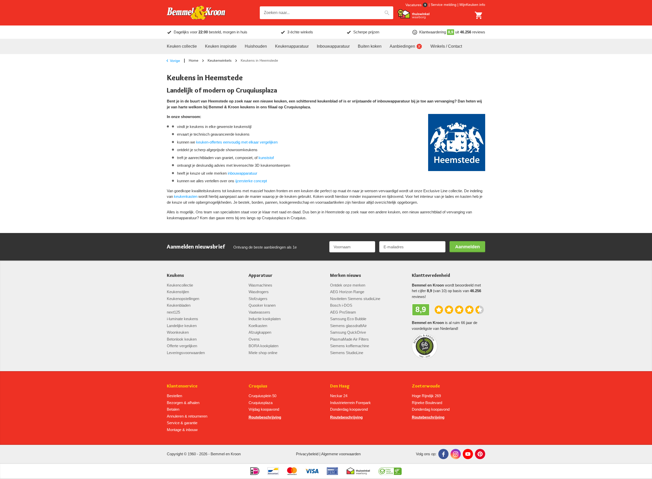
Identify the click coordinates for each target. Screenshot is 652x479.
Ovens (254, 339)
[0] (478, 15)
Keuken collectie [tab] (182, 46)
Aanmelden (467, 246)
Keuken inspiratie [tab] (221, 46)
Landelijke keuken (182, 325)
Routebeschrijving (265, 417)
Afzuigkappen (260, 332)
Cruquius (258, 386)
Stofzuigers (258, 298)
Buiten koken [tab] (370, 46)
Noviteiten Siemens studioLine (355, 298)
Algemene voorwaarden (341, 454)
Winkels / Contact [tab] (446, 46)
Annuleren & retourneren (187, 416)
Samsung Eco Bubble (348, 319)
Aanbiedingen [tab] (402, 46)
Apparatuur (261, 275)
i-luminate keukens (182, 319)
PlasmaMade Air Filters (349, 339)
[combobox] (326, 12)
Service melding (443, 5)
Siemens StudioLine (346, 353)
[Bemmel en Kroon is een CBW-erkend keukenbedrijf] (390, 471)
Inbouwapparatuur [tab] (333, 46)
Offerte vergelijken (182, 346)
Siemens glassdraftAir (348, 325)
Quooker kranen (262, 305)
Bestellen (174, 396)
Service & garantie (182, 423)
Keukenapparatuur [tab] (292, 46)
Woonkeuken (178, 332)
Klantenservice (182, 386)
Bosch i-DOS (341, 305)
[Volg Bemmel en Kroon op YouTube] (468, 454)
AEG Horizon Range (347, 292)
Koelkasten (258, 325)
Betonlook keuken (182, 339)
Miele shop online (263, 353)
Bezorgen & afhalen (183, 402)
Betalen (173, 409)
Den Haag (340, 386)
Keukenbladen (179, 305)
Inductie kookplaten (265, 319)
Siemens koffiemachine (349, 346)
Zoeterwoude (426, 386)
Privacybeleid (307, 454)
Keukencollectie (180, 285)
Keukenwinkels (220, 60)
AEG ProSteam (343, 312)
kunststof (266, 158)
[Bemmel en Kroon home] (196, 13)
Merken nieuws (345, 275)
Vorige (175, 61)
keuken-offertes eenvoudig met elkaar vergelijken (237, 142)
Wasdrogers (259, 292)
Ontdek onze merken (347, 285)
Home (193, 60)
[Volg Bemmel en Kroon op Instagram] (456, 454)
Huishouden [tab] (256, 46)
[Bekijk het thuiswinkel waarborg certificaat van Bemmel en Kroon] (413, 14)
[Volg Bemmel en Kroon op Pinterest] (480, 454)
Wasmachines (260, 285)
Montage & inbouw (182, 430)
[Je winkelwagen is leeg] (478, 15)
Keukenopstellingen (183, 298)
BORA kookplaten (263, 346)
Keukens (175, 275)
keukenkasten (185, 196)
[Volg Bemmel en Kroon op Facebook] (443, 454)
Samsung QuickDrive (348, 332)
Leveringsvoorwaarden (186, 353)
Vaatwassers (259, 312)
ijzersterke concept (251, 181)
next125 (173, 312)
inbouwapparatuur (242, 173)
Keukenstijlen (178, 292)
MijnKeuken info (472, 5)
